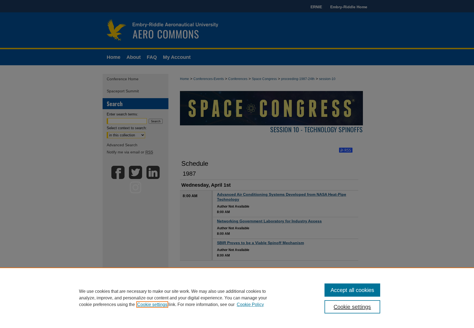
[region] (237, 298)
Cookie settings (152, 304)
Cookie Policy (250, 304)
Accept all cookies (352, 290)
